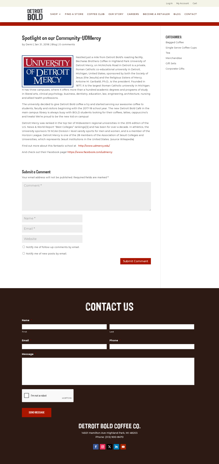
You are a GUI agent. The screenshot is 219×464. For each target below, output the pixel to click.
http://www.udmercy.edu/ (94, 145)
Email (26, 340)
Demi (29, 44)
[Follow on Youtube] (123, 446)
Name (27, 320)
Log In (169, 3)
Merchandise (174, 58)
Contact (190, 14)
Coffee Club (96, 14)
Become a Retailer (156, 14)
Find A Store (74, 14)
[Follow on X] (109, 446)
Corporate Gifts (175, 68)
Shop (54, 14)
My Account (182, 3)
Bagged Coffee (175, 42)
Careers (133, 14)
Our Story (116, 14)
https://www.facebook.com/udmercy (89, 152)
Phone (115, 340)
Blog (177, 14)
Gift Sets (171, 63)
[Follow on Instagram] (102, 446)
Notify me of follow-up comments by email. (52, 247)
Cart (195, 3)
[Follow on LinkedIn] (116, 446)
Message (29, 354)
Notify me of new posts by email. (46, 253)
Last (112, 332)
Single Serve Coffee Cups (181, 47)
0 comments (67, 44)
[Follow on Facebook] (96, 446)
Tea (168, 52)
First (24, 332)
